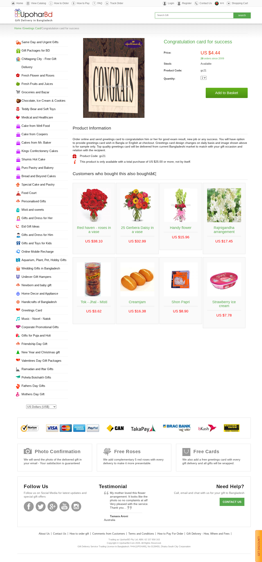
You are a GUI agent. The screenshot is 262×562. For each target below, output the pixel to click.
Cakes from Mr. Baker (36, 142)
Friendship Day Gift (34, 344)
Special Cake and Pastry (38, 184)
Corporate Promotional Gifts (40, 327)
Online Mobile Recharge (37, 251)
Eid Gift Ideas (30, 226)
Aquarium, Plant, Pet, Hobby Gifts (44, 260)
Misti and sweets (32, 209)
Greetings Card (32, 28)
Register (187, 3)
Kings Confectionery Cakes (39, 151)
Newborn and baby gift (36, 285)
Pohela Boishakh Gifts (36, 377)
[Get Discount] (258, 545)
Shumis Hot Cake (33, 159)
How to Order (61, 3)
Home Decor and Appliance (39, 293)
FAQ (99, 3)
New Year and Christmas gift (40, 352)
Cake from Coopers (34, 134)
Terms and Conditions (141, 533)
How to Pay (83, 3)
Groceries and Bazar (35, 92)
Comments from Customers (108, 533)
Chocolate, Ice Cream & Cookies (43, 100)
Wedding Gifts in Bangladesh (40, 268)
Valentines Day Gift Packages (41, 360)
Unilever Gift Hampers (36, 276)
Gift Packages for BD (35, 50)
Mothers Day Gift (32, 394)
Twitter (41, 506)
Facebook (29, 506)
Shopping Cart (240, 3)
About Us (44, 533)
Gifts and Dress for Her (37, 218)
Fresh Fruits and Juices (37, 84)
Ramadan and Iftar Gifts (37, 369)
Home (19, 3)
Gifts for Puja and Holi (36, 335)
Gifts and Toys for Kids (36, 243)
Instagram (76, 506)
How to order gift (79, 533)
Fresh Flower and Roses (37, 75)
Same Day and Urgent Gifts (40, 42)
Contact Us (206, 3)
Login (171, 3)
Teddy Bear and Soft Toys (38, 109)
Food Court (28, 193)
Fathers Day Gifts (33, 385)
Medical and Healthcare (37, 117)
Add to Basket (226, 93)
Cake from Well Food (35, 125)
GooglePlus (52, 506)
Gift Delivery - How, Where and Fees (208, 533)
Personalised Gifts (33, 201)
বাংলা (222, 3)
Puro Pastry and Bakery (37, 167)
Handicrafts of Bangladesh (39, 302)
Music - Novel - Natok (36, 318)
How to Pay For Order (170, 533)
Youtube (64, 506)
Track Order (116, 3)
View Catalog (38, 3)
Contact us (232, 501)
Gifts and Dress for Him (37, 235)
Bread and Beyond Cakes (38, 176)
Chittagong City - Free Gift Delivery (38, 63)
